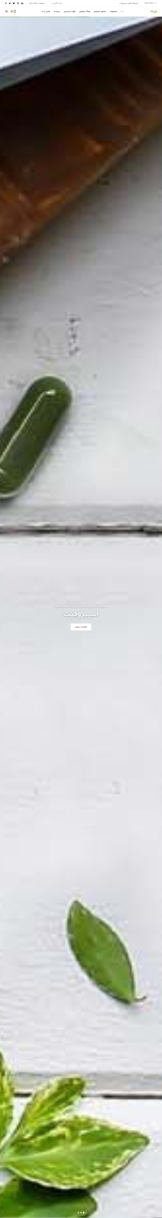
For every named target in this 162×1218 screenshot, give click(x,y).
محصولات (113, 11)
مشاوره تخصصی (100, 11)
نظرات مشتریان (69, 11)
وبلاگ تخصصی (84, 11)
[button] (13, 11)
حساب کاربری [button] (57, 3)
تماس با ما (46, 11)
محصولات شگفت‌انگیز (37, 3)
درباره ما (57, 11)
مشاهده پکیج (81, 627)
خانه (122, 11)
